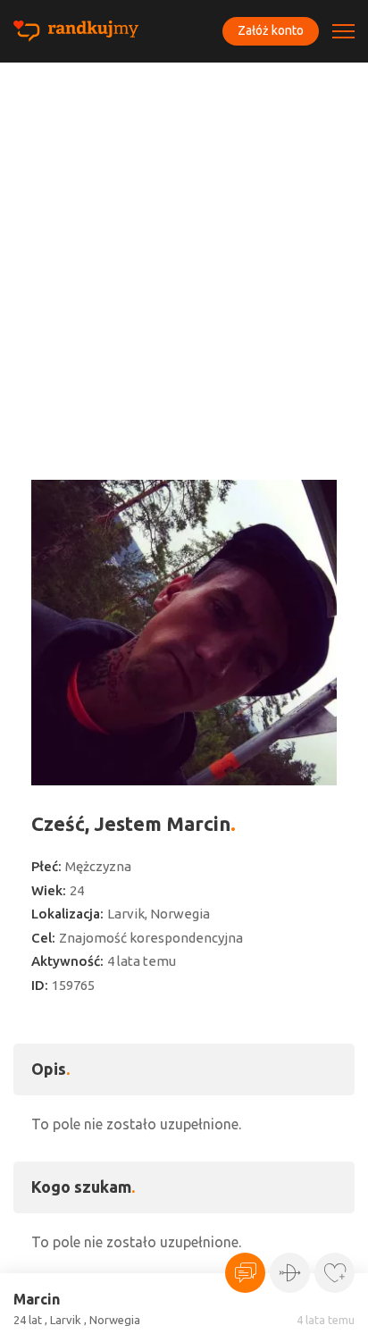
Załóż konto (271, 30)
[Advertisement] (184, 255)
